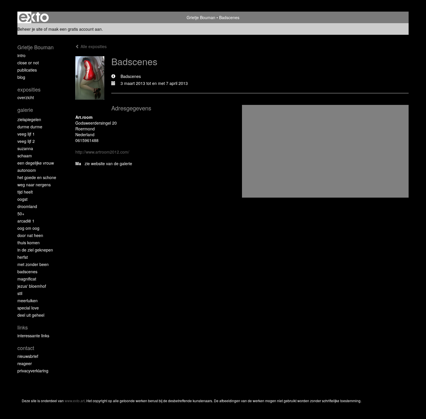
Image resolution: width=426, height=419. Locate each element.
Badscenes (27, 271)
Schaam (24, 156)
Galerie (25, 109)
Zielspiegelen (29, 119)
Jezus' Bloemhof (31, 286)
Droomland (27, 206)
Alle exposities (93, 46)
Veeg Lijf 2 (26, 141)
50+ (20, 213)
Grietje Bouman (201, 17)
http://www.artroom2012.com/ (102, 152)
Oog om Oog (28, 228)
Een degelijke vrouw (35, 163)
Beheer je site (30, 29)
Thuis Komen (28, 242)
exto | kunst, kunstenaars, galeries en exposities (33, 17)
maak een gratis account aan (75, 29)
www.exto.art (75, 400)
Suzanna (25, 148)
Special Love (28, 308)
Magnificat (26, 279)
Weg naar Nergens (34, 184)
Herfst (22, 257)
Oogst (22, 199)
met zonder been (33, 264)
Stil (19, 293)
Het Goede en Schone (36, 177)
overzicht (25, 97)
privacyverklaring (32, 371)
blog (21, 77)
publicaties (27, 70)
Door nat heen (30, 235)
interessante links (33, 335)
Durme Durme (29, 127)
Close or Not (28, 62)
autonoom (26, 170)
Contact (25, 347)
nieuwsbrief (27, 356)
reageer (24, 363)
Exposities (29, 89)
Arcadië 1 (25, 221)
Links (22, 327)
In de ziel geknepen (35, 250)
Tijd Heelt (25, 192)
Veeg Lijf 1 (26, 134)
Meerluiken (27, 300)
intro (21, 55)
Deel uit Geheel (30, 315)
